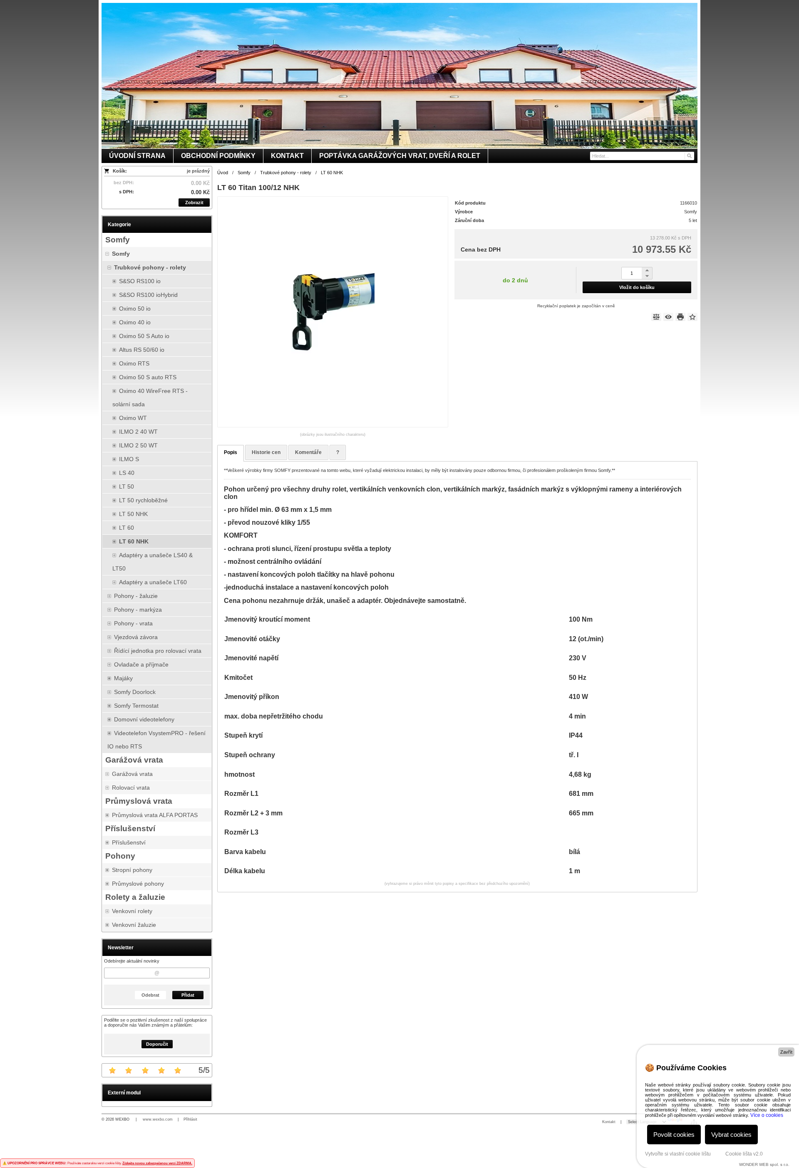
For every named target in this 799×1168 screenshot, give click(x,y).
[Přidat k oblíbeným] (692, 317)
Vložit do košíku (637, 287)
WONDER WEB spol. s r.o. (764, 1164)
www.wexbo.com (158, 1119)
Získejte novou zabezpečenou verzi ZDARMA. (157, 1163)
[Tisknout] (680, 317)
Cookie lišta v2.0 (744, 1154)
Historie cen (266, 452)
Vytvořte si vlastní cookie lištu (678, 1154)
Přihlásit (190, 1119)
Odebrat (150, 995)
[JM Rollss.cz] (399, 75)
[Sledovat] (668, 317)
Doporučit (157, 1044)
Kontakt (608, 1122)
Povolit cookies (674, 1134)
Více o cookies (766, 1115)
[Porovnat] (656, 317)
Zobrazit (194, 202)
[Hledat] (689, 155)
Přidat (187, 995)
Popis (230, 452)
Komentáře (308, 452)
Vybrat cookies (731, 1134)
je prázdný (198, 170)
